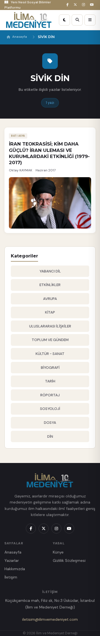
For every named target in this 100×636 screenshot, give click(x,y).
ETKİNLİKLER (50, 284)
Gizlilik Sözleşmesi (69, 560)
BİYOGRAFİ (50, 367)
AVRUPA (50, 298)
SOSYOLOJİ (50, 408)
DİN (50, 436)
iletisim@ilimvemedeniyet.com (50, 619)
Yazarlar (11, 560)
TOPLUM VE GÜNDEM (50, 339)
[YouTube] (93, 4)
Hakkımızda (14, 568)
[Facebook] (68, 4)
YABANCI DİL (50, 271)
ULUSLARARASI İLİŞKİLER (50, 326)
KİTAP (50, 312)
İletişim (10, 577)
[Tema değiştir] (64, 20)
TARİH (50, 381)
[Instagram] (84, 4)
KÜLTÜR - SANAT (50, 353)
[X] (76, 4)
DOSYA (50, 422)
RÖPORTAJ (50, 395)
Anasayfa (19, 37)
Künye (58, 552)
